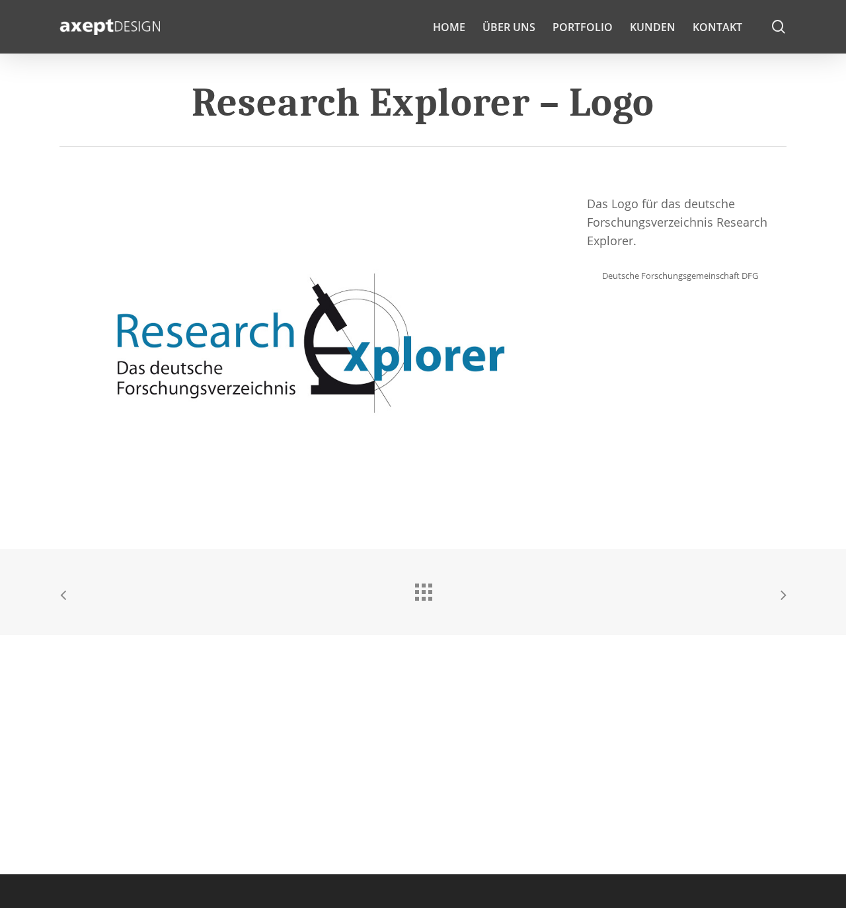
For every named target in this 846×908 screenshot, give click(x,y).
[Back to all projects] (423, 589)
